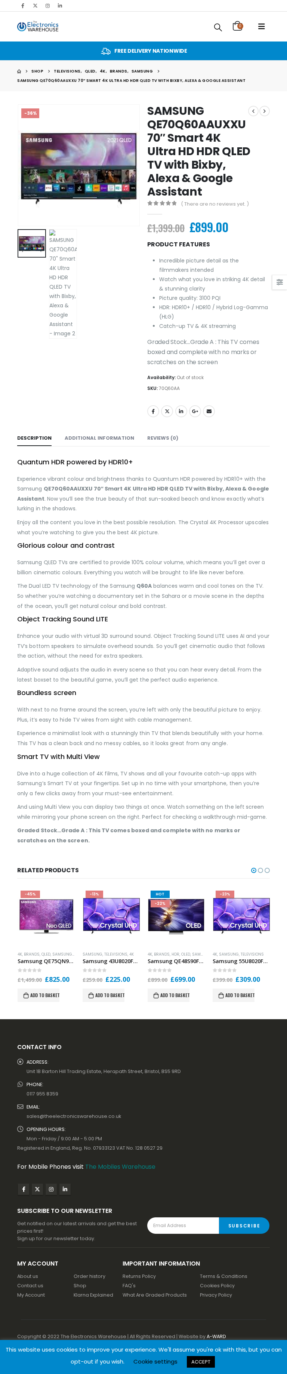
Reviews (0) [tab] (162, 438)
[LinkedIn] (60, 5)
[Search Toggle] (218, 27)
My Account (31, 1295)
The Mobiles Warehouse (120, 1166)
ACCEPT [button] (200, 1361)
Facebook (153, 411)
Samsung (62, 954)
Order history (89, 1276)
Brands (32, 954)
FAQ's (129, 1285)
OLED (185, 954)
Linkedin (65, 1189)
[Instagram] (47, 5)
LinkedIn (181, 411)
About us (27, 1276)
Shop (80, 1285)
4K (20, 954)
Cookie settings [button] (155, 1361)
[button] (26, 165)
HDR (175, 954)
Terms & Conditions (223, 1276)
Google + (195, 411)
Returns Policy (139, 1276)
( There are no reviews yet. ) (215, 204)
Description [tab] (34, 438)
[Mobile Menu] (261, 26)
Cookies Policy (217, 1285)
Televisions (115, 954)
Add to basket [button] (44, 995)
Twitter (167, 411)
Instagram (51, 1189)
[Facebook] (23, 5)
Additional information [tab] (99, 438)
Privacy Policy (216, 1295)
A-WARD (216, 1336)
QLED (45, 954)
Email (209, 411)
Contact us (30, 1285)
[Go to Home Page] (19, 71)
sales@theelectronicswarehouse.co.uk (74, 1116)
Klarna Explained (93, 1295)
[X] (35, 5)
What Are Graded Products (155, 1295)
